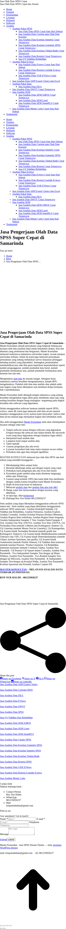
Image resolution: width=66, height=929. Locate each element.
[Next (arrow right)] (4, 928)
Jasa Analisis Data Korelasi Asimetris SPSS (21, 745)
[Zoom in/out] (10, 925)
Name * (4, 819)
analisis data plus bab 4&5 (45, 487)
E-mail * (41, 819)
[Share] (4, 925)
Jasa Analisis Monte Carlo (12, 778)
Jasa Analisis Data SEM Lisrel (14, 728)
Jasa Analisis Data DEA (11, 695)
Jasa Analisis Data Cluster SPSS (15, 739)
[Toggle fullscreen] (7, 925)
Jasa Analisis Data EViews (13, 701)
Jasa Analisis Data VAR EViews (15, 767)
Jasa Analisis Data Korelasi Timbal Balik (19, 756)
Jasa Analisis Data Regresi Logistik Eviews (21, 772)
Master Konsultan (32, 422)
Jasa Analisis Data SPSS (12, 712)
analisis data (21, 487)
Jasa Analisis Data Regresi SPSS (16, 761)
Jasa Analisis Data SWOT (12, 706)
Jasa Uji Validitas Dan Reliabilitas (16, 717)
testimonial (28, 495)
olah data (17, 378)
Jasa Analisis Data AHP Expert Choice (18, 684)
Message (4, 834)
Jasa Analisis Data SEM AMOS (15, 723)
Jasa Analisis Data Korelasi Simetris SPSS (20, 750)
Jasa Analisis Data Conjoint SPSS (16, 690)
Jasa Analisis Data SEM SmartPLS (17, 734)
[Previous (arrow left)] (1, 928)
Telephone (34, 822)
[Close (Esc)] (1, 925)
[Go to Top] (33, 922)
